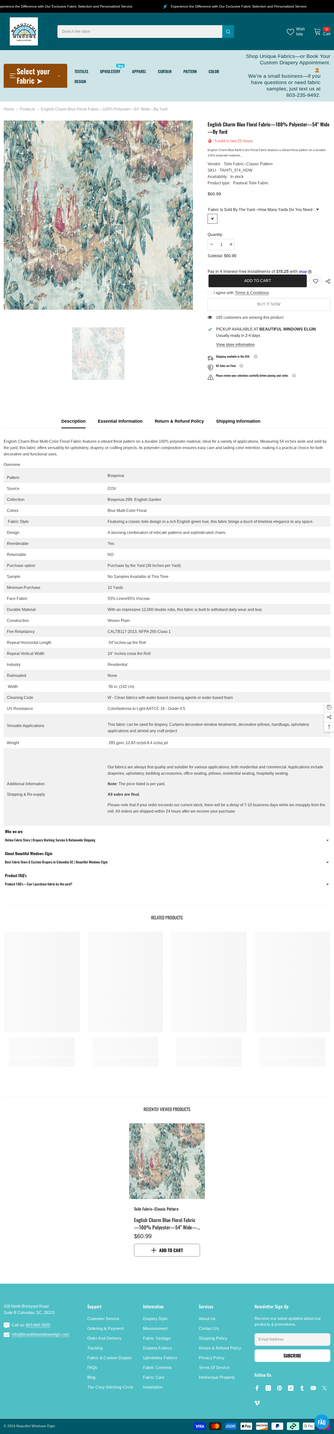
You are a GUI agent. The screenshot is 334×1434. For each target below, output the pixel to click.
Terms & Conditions (252, 293)
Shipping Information (238, 421)
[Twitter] (324, 1388)
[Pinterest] (279, 1388)
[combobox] (139, 31)
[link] (316, 281)
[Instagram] (268, 1388)
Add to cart (256, 281)
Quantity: (215, 234)
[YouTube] (313, 1388)
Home (9, 109)
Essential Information (120, 421)
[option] (98, 215)
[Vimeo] (257, 1403)
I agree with (224, 293)
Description (73, 421)
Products (27, 109)
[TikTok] (290, 1388)
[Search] (145, 31)
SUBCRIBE (292, 1355)
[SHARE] (326, 281)
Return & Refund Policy (179, 421)
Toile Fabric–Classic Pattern (248, 164)
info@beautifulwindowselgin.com (40, 1334)
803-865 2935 (38, 1325)
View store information (235, 344)
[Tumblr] (302, 1388)
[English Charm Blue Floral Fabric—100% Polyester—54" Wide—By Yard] (167, 1161)
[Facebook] (257, 1388)
